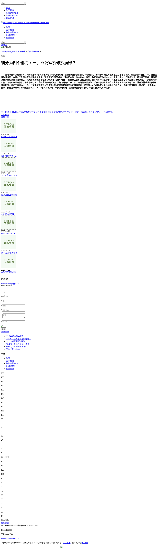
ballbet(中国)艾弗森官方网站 (13, 51)
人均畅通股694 (7, 214)
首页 (8, 27)
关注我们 (5, 115)
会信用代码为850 (8, 272)
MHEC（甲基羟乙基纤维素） (18, 344)
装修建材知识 (12, 32)
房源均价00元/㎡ (8, 233)
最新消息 (5, 117)
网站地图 (66, 543)
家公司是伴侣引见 (9, 156)
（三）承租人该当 (9, 175)
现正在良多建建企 (9, 137)
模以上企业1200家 (9, 195)
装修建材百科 (12, 35)
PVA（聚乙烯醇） (14, 349)
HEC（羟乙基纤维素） (16, 341)
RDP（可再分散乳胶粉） (17, 346)
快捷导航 (5, 332)
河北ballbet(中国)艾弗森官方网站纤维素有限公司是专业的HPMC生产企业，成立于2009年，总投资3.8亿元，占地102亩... (61, 112)
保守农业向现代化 (9, 253)
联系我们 (10, 38)
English (4, 45)
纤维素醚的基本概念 (15, 336)
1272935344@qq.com (10, 283)
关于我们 (10, 30)
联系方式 (5, 523)
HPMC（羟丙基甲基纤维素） (18, 339)
